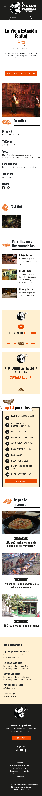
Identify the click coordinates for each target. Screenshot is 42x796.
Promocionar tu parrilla (19, 771)
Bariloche (23, 277)
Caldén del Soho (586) (22, 443)
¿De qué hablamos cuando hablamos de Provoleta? (21, 544)
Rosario (22, 296)
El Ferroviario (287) (21, 474)
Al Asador (8, 691)
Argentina (19, 46)
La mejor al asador (11, 658)
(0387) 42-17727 (9, 145)
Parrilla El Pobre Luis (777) (22, 417)
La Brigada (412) (19, 455)
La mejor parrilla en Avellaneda (16, 677)
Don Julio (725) (18, 432)
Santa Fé (30, 296)
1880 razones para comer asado (21, 625)
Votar (32, 74)
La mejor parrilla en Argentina (16, 666)
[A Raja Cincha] (9, 259)
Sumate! (21, 738)
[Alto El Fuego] (9, 275)
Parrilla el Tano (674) (22, 438)
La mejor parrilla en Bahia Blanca (17, 680)
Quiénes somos (20, 774)
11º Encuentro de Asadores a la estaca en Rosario (21, 585)
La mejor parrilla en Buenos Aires (18, 669)
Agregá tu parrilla (20, 769)
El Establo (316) (19, 461)
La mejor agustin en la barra (15, 655)
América (10, 46)
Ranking (20, 763)
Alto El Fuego (25, 271)
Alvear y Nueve (26, 289)
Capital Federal (25, 262)
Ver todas (21, 482)
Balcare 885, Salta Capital (13, 135)
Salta (26, 48)
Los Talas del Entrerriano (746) (20, 425)
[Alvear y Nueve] (9, 293)
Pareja (26, 46)
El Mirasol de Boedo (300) (21, 467)
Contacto (20, 777)
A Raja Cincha (25, 255)
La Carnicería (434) (21, 449)
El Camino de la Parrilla (19, 766)
